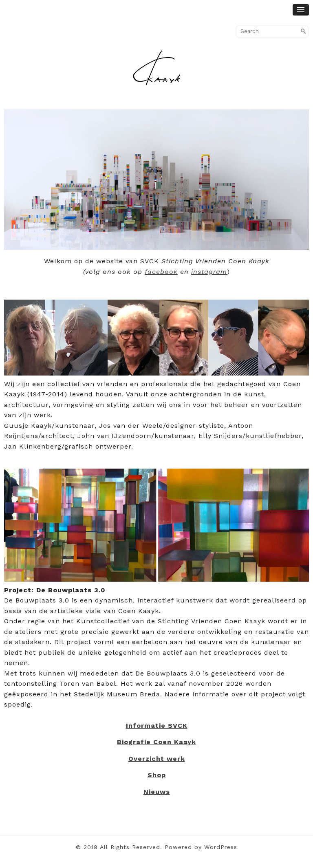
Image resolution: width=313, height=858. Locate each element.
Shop (157, 775)
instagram (209, 272)
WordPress (220, 847)
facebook (161, 272)
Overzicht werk (156, 758)
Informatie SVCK (156, 725)
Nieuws (156, 792)
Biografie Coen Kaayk (156, 742)
